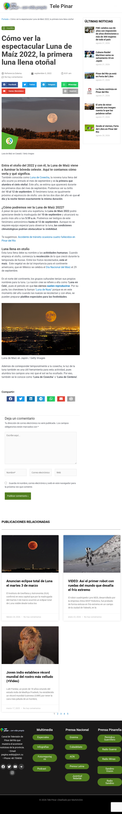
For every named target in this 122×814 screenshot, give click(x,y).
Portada (5, 19)
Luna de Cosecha (39, 177)
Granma (74, 737)
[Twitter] (9, 767)
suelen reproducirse (58, 285)
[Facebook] (3, 767)
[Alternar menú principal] (115, 6)
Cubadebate (76, 747)
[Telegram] (21, 767)
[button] (10, 84)
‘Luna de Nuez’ (43, 289)
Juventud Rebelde (77, 777)
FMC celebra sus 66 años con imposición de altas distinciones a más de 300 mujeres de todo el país (107, 34)
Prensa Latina (77, 766)
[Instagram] (12, 773)
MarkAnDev (77, 800)
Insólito (10, 28)
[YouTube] (15, 767)
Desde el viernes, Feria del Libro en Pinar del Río (107, 129)
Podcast (41, 768)
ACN (72, 756)
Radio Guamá (109, 749)
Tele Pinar (61, 6)
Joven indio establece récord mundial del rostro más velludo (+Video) (29, 677)
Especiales (43, 737)
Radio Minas (108, 759)
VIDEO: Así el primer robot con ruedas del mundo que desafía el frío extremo (91, 585)
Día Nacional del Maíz (58, 267)
